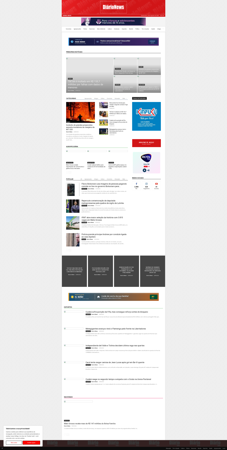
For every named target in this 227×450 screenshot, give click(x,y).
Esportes (124, 29)
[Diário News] (113, 7)
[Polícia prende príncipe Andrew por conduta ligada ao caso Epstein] (72, 239)
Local (224, 448)
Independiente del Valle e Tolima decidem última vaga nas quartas (115, 345)
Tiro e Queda (145, 29)
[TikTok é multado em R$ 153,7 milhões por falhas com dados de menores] (89, 77)
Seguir (146, 183)
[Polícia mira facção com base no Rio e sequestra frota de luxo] (125, 66)
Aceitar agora (31, 442)
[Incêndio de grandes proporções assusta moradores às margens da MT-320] (149, 66)
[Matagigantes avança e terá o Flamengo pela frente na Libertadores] (125, 84)
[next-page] (70, 172)
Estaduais (116, 29)
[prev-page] (67, 172)
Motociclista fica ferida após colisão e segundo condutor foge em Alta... (118, 104)
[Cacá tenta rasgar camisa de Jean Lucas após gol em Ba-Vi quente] (73, 367)
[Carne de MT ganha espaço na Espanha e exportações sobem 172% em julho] (118, 156)
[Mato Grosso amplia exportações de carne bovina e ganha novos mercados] (75, 156)
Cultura (110, 29)
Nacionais (92, 29)
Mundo (131, 29)
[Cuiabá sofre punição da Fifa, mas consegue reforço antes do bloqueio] (103, 122)
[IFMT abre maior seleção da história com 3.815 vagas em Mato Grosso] (72, 223)
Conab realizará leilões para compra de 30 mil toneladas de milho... (96, 166)
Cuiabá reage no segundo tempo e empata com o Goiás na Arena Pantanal (118, 379)
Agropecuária (77, 29)
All (81, 179)
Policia (85, 29)
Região (141, 66)
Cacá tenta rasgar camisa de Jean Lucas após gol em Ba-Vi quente (115, 362)
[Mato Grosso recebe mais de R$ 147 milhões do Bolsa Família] (113, 411)
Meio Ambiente (101, 29)
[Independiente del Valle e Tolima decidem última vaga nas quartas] (73, 351)
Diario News (71, 90)
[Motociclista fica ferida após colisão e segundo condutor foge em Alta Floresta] (103, 105)
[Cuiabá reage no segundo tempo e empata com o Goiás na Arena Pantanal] (73, 384)
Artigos (159, 29)
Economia (68, 29)
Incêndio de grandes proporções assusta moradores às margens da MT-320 (80, 127)
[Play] (144, 170)
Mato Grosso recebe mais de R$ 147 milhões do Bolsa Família (89, 424)
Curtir (136, 183)
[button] (163, 29)
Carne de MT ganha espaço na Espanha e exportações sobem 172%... (118, 166)
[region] (23, 436)
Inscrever (156, 183)
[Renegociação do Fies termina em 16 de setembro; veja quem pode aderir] (126, 271)
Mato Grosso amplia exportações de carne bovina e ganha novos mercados (75, 166)
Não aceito (14, 442)
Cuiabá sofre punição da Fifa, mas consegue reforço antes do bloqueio (118, 122)
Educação (117, 98)
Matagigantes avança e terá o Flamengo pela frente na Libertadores (117, 131)
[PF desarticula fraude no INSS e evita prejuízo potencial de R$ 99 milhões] (149, 84)
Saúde (153, 29)
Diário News (67, 15)
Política (137, 29)
